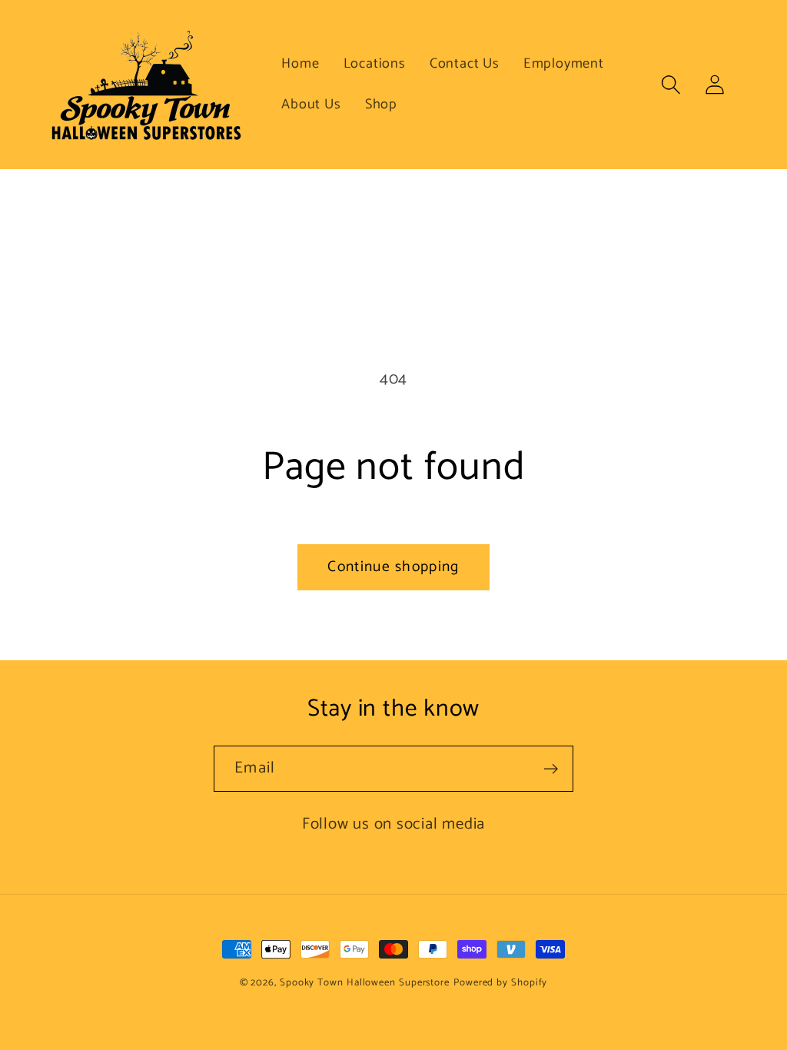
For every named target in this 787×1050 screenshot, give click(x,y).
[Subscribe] (551, 769)
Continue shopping (393, 567)
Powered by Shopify (500, 983)
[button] (671, 84)
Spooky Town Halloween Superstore (365, 983)
